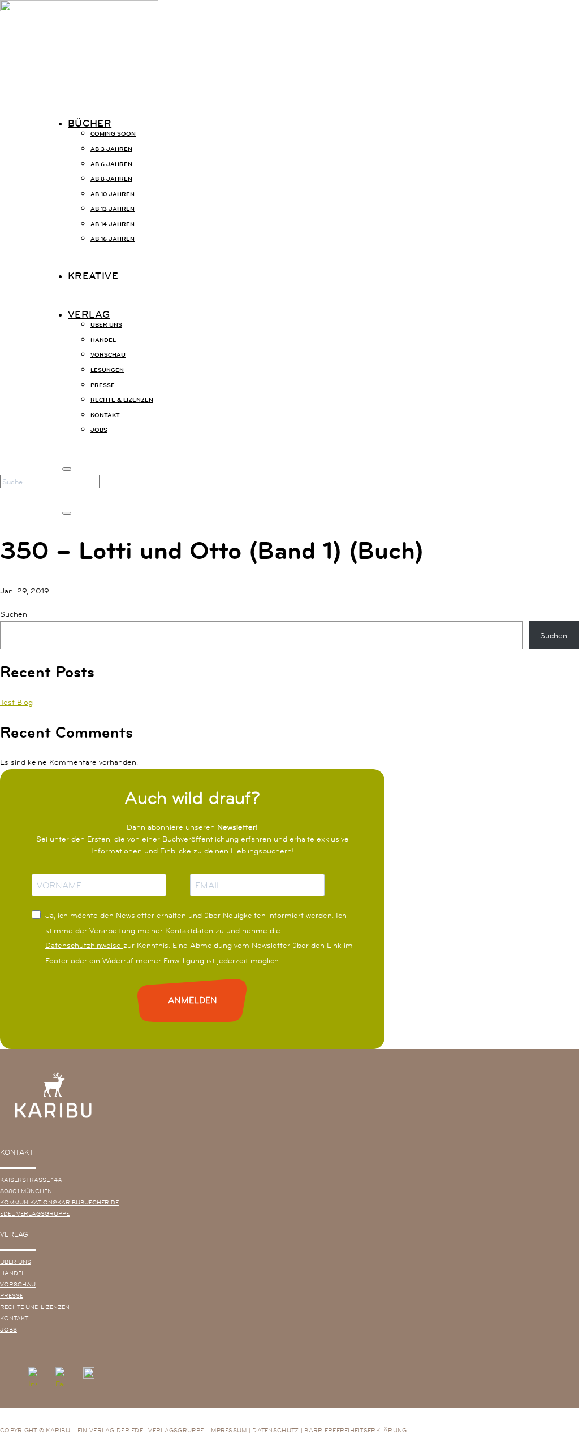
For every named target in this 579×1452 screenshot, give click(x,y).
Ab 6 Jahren (111, 163)
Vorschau (108, 354)
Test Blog (16, 702)
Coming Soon (113, 133)
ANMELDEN (192, 1000)
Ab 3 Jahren (111, 148)
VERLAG (89, 314)
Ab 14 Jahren (112, 223)
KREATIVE (93, 276)
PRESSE (11, 1295)
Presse (102, 384)
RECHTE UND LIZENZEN (35, 1306)
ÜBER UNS (15, 1261)
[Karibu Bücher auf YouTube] (88, 1379)
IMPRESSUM (228, 1429)
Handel (103, 339)
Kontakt (105, 414)
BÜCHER (89, 123)
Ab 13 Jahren (112, 208)
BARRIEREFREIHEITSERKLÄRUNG (355, 1429)
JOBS (98, 429)
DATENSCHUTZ (275, 1429)
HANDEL (12, 1272)
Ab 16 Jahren (112, 238)
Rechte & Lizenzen (121, 399)
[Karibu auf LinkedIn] (117, 1379)
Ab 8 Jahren (111, 178)
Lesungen (107, 369)
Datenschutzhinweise (84, 945)
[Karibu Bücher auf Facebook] (59, 1379)
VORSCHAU (18, 1284)
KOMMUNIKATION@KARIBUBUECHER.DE (59, 1202)
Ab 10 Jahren (112, 193)
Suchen (13, 614)
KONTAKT (14, 1318)
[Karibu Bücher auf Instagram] (32, 1379)
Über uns (106, 324)
